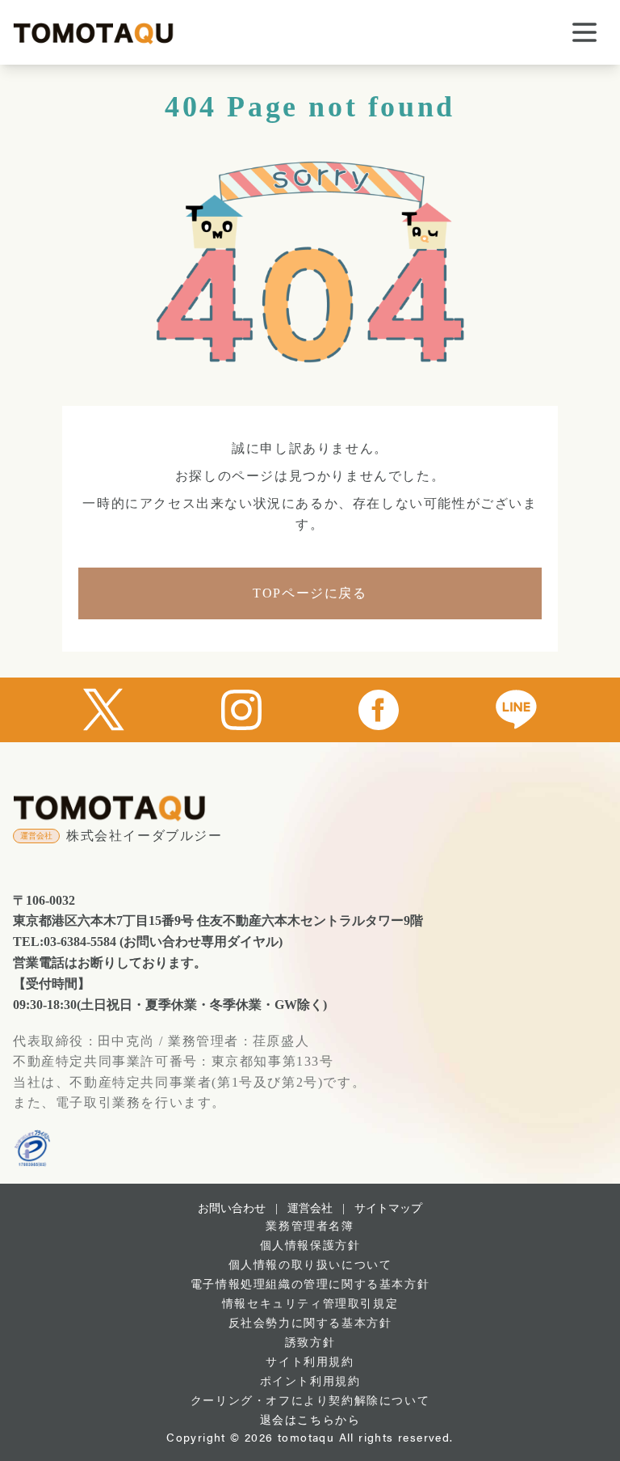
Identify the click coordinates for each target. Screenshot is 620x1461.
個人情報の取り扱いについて (310, 1265)
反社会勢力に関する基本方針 (310, 1323)
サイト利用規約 (310, 1362)
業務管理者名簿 (310, 1226)
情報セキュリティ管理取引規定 (310, 1304)
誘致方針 (310, 1342)
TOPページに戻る (310, 593)
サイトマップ (388, 1208)
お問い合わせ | (238, 1208)
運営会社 (310, 1208)
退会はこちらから (310, 1420)
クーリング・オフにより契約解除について (310, 1401)
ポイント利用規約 (310, 1381)
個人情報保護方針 (310, 1245)
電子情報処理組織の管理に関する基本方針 (310, 1284)
